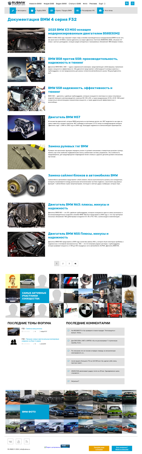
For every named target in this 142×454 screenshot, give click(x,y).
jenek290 (43, 344)
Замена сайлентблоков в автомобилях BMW (83, 175)
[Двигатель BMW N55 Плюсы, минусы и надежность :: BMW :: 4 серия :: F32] (26, 244)
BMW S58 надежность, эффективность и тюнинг (80, 90)
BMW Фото (29, 411)
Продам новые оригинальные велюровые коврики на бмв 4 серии (40, 340)
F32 (23, 329)
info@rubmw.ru (25, 449)
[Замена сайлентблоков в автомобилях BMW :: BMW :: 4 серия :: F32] (26, 186)
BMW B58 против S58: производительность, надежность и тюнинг (83, 60)
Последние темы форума (29, 323)
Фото (85, 4)
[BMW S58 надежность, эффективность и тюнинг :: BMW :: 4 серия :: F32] (26, 98)
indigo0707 (43, 331)
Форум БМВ (49, 4)
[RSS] (27, 441)
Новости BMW (35, 4)
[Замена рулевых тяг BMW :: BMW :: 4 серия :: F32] (26, 156)
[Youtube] (19, 441)
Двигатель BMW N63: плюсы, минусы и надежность (78, 206)
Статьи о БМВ (75, 4)
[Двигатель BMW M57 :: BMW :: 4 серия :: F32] (26, 127)
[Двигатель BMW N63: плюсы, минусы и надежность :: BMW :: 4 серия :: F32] (26, 215)
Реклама (93, 4)
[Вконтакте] (10, 441)
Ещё (101, 4)
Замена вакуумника (34, 329)
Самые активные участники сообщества (34, 296)
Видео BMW (61, 4)
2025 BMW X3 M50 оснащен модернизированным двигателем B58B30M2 (84, 31)
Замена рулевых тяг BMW (68, 146)
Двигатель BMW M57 (64, 117)
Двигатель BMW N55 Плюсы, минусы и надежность (78, 235)
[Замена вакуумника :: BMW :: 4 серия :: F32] (14, 332)
